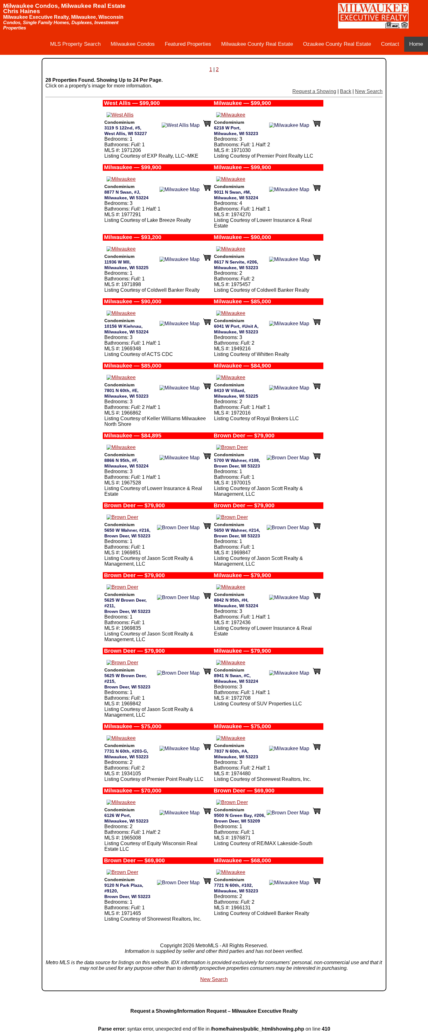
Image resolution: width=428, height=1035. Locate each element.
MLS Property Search (75, 44)
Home (416, 44)
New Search (369, 91)
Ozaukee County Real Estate (337, 44)
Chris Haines (21, 11)
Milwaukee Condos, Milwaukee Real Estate (64, 6)
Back (345, 91)
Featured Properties (188, 44)
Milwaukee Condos (133, 44)
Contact (390, 44)
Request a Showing (314, 91)
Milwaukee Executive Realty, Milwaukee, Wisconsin (63, 17)
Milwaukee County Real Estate (257, 44)
